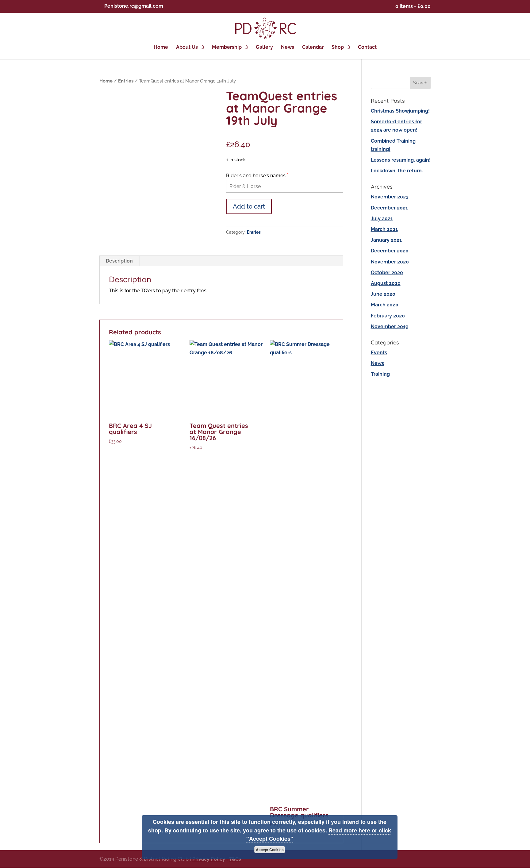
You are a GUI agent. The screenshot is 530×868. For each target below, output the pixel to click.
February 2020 (388, 316)
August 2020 (386, 283)
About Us (187, 47)
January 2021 (386, 240)
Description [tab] (119, 261)
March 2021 (384, 229)
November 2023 (390, 197)
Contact (367, 47)
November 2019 (389, 326)
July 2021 (382, 218)
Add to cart (249, 206)
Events (379, 352)
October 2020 (387, 272)
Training (380, 374)
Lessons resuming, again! (401, 160)
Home (161, 47)
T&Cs (235, 859)
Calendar (313, 47)
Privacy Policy (208, 859)
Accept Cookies (270, 849)
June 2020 (383, 294)
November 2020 (390, 262)
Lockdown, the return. (397, 171)
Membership (227, 47)
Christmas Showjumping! (400, 111)
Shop (338, 47)
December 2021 (389, 208)
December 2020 (390, 251)
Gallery (264, 47)
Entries (125, 80)
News (287, 47)
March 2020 (384, 305)
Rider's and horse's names (257, 176)
